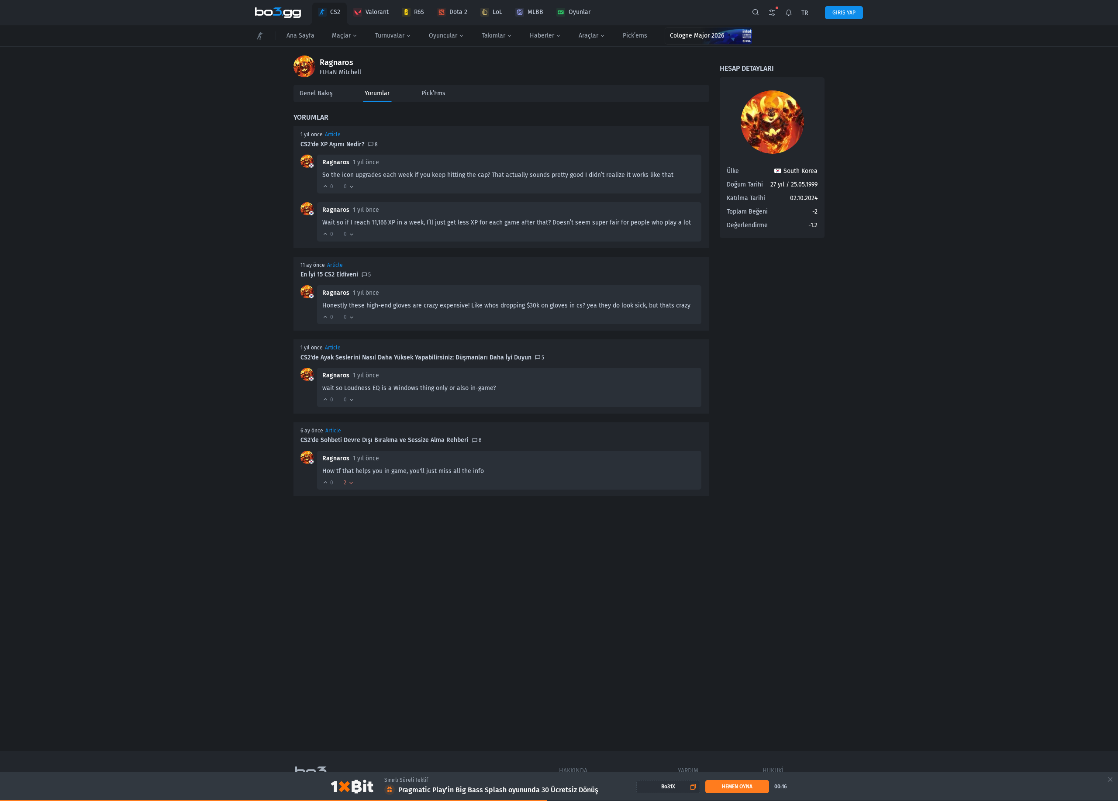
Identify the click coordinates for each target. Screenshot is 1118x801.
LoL (497, 12)
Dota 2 (458, 12)
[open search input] (755, 12)
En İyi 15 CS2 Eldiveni (329, 274)
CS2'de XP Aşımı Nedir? (332, 144)
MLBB (535, 12)
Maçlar (341, 35)
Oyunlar (579, 12)
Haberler (542, 35)
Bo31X (668, 787)
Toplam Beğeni (747, 211)
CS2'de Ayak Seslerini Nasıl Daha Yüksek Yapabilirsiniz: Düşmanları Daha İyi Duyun (415, 357)
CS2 (335, 12)
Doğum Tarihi (745, 184)
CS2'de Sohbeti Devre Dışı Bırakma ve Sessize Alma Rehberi (384, 440)
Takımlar (493, 35)
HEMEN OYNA (737, 787)
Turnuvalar (389, 35)
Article (333, 134)
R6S (419, 12)
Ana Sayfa (300, 35)
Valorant (377, 12)
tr (804, 13)
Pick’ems (635, 35)
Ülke (733, 171)
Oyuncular (443, 35)
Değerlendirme (747, 225)
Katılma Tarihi (746, 198)
